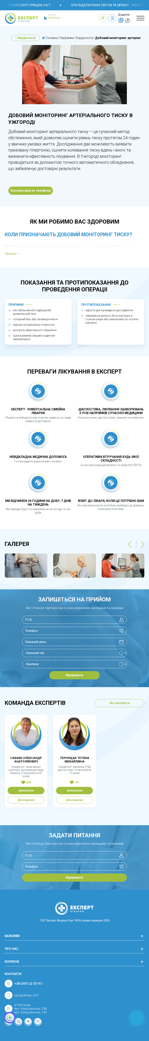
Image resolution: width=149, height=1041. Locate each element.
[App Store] (121, 21)
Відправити (74, 675)
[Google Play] (128, 21)
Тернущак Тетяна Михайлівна (74, 759)
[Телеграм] (28, 1022)
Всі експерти (119, 703)
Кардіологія (26, 38)
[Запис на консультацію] (103, 18)
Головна (51, 38)
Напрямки (67, 38)
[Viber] (38, 1022)
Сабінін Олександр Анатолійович (26, 759)
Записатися (26, 790)
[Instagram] (18, 1022)
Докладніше (26, 799)
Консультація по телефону (30, 190)
